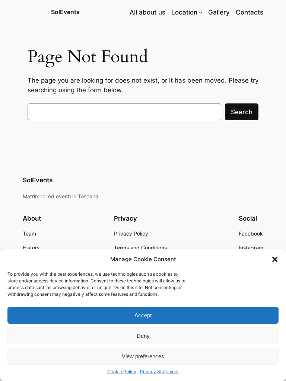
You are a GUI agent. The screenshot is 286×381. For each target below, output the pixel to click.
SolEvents (65, 12)
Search (241, 112)
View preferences (143, 356)
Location (184, 12)
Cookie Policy (121, 371)
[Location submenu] (201, 12)
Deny (143, 336)
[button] (275, 259)
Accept (143, 315)
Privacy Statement (159, 371)
